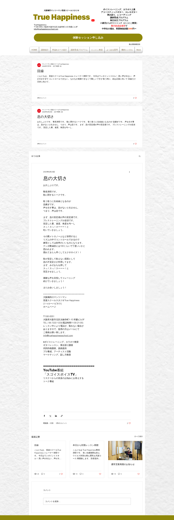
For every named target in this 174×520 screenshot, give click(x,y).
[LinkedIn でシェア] (56, 416)
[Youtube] (93, 20)
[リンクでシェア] (62, 416)
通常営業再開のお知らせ (123, 464)
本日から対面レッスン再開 (85, 445)
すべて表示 (138, 436)
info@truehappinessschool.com (46, 29)
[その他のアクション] (129, 171)
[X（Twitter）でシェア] (50, 416)
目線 (36, 445)
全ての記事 (35, 156)
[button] (139, 156)
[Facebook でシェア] (44, 416)
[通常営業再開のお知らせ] (125, 450)
